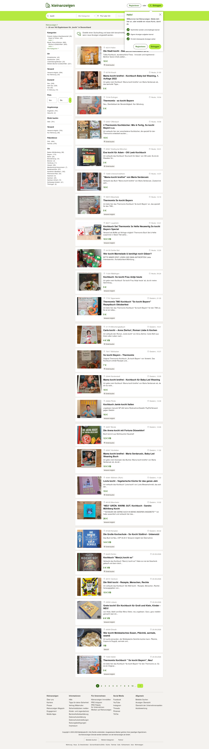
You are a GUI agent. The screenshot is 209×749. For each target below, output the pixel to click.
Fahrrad (113, 745)
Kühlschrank (125, 745)
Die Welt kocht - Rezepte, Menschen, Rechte (126, 582)
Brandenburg (51, 159)
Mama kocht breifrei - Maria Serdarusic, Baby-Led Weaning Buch (128, 455)
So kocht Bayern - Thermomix (118, 355)
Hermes (49, 143)
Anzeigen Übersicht (143, 702)
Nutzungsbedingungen (77, 723)
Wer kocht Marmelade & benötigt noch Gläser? (127, 253)
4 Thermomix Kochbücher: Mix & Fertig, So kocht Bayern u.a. (128, 126)
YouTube (116, 702)
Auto (132, 745)
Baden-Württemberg (54, 152)
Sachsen (50, 178)
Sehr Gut (50, 85)
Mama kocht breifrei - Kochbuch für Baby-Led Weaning (131, 379)
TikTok (115, 714)
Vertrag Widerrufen (76, 705)
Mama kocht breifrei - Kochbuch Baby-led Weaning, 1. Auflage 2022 (131, 77)
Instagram (117, 705)
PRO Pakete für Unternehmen (97, 706)
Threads (116, 708)
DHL (48, 141)
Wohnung (69, 745)
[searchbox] (63, 16)
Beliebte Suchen (142, 699)
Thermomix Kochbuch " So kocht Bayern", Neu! (128, 660)
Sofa (118, 745)
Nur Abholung (51, 74)
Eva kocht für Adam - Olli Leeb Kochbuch (124, 152)
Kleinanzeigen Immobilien (101, 699)
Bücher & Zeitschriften (56, 44)
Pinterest (116, 711)
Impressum (73, 725)
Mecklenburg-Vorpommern (56, 167)
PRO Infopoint (96, 702)
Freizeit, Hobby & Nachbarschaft (57, 36)
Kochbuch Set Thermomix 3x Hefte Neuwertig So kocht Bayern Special (131, 227)
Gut (48, 88)
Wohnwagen (139, 745)
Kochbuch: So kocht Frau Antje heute (122, 277)
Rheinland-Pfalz (52, 173)
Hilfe (70, 699)
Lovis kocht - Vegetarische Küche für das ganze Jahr (130, 481)
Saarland (50, 176)
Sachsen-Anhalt (52, 180)
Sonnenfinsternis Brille (97, 745)
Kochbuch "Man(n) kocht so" (118, 557)
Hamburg (50, 163)
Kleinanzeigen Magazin (55, 708)
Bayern (49, 154)
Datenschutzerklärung (77, 717)
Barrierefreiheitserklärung (78, 714)
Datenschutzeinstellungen (79, 720)
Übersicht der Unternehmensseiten (149, 705)
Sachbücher (51, 59)
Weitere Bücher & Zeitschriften (57, 64)
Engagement (51, 711)
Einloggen (155, 46)
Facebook (117, 699)
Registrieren (140, 46)
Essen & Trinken (54, 38)
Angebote (50, 111)
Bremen (49, 161)
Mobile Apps (51, 714)
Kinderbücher (51, 57)
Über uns (50, 699)
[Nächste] (140, 686)
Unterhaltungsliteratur (54, 62)
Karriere (50, 702)
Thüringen (50, 184)
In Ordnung (51, 90)
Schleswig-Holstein (53, 182)
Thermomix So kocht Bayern (118, 200)
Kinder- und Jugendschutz (79, 711)
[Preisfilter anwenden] (70, 100)
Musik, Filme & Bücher (54, 42)
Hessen (49, 165)
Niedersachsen (52, 169)
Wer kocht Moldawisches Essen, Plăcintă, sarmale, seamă (129, 634)
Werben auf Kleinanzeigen (101, 709)
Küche (108, 745)
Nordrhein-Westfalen (54, 171)
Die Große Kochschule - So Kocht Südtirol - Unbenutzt (131, 534)
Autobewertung (141, 708)
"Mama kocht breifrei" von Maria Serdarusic (126, 177)
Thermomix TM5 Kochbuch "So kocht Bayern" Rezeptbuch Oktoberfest (127, 303)
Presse (49, 705)
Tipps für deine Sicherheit (79, 702)
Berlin (49, 157)
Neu (48, 83)
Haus (75, 745)
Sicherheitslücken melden (79, 708)
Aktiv (48, 122)
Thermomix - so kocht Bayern (118, 100)
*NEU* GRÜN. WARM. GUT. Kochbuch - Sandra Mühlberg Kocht (127, 507)
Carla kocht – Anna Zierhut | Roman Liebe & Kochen (130, 330)
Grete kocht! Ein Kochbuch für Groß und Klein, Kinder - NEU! (131, 607)
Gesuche (50, 113)
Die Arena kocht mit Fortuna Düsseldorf (123, 430)
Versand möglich (52, 72)
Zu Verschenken (83, 745)
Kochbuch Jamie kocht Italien (118, 404)
